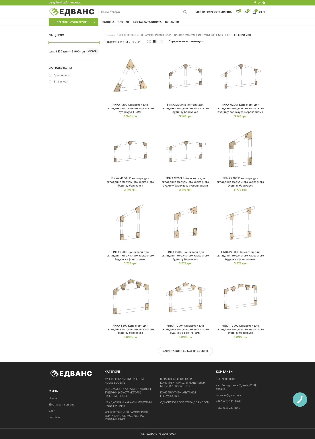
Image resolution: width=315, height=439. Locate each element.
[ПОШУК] (185, 12)
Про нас (54, 398)
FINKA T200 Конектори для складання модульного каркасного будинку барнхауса (130, 329)
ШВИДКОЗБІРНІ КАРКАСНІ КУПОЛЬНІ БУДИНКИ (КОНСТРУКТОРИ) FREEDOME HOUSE (128, 392)
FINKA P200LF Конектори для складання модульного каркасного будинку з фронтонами (240, 255)
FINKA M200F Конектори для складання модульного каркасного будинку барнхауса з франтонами (240, 108)
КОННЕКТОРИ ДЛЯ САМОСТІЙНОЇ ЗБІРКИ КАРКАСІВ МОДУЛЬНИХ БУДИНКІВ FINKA (171, 35)
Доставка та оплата (62, 404)
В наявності (60, 81)
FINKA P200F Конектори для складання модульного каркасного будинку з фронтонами (130, 255)
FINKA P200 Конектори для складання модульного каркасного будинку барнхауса (240, 182)
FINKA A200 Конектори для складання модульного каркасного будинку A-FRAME (130, 108)
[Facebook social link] (255, 2)
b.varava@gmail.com (228, 395)
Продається (61, 75)
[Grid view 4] (161, 41)
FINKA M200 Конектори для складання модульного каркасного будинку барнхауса (185, 108)
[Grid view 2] (149, 41)
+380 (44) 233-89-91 (229, 401)
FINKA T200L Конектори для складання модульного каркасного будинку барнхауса (240, 329)
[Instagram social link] (259, 2)
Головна (110, 35)
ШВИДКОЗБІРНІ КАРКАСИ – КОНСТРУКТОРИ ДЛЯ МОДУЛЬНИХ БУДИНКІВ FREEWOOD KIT (183, 382)
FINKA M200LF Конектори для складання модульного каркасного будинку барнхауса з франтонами (185, 182)
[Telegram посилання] (263, 2)
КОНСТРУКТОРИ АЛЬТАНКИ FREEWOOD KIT (178, 394)
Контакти (55, 417)
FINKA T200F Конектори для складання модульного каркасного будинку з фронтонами (185, 329)
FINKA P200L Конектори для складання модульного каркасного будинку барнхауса (185, 255)
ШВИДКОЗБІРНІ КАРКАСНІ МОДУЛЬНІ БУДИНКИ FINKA (128, 404)
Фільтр (92, 51)
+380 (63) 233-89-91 (228, 407)
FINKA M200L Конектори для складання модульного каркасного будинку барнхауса (130, 182)
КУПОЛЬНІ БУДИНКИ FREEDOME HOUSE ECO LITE (125, 380)
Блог (52, 410)
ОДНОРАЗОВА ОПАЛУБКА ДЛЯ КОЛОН (184, 402)
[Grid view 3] (154, 41)
